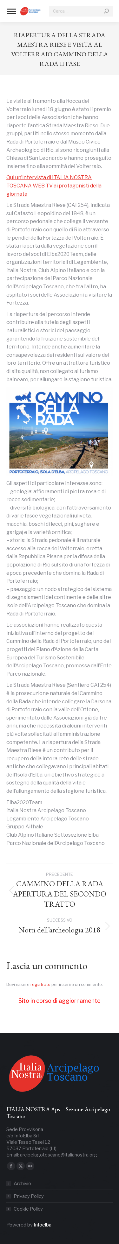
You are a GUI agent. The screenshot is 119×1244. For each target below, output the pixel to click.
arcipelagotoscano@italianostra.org (58, 1155)
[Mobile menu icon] (11, 11)
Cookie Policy (28, 1209)
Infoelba (42, 1225)
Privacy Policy (29, 1196)
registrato (40, 984)
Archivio (22, 1183)
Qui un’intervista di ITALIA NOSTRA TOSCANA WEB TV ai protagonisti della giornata (54, 185)
